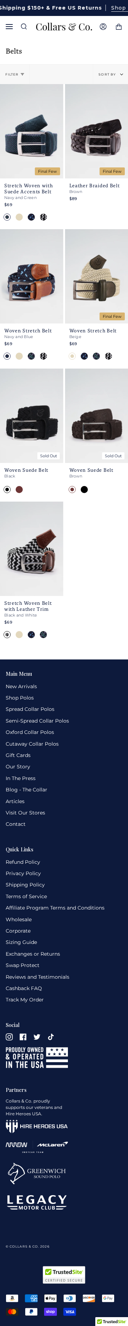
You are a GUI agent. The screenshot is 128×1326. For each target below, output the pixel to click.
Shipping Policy (25, 885)
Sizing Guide (21, 942)
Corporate (18, 931)
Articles (15, 801)
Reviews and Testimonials (37, 977)
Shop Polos (20, 698)
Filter (11, 74)
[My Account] (103, 26)
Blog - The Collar (26, 789)
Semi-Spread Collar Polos (37, 721)
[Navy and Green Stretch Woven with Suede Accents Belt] (31, 131)
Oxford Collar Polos (30, 732)
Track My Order (25, 999)
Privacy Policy (23, 873)
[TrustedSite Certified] (64, 1275)
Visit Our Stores (25, 813)
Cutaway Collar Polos (32, 744)
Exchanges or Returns (33, 954)
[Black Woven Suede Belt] (31, 416)
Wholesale (19, 919)
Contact (16, 824)
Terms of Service (26, 896)
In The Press (21, 778)
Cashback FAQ (24, 988)
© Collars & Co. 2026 (27, 1246)
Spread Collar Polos (30, 709)
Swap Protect (22, 965)
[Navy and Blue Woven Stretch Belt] (31, 276)
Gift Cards (18, 755)
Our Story (18, 766)
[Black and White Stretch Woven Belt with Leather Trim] (31, 549)
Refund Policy (23, 862)
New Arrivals (21, 686)
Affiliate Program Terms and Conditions (55, 908)
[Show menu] (11, 26)
